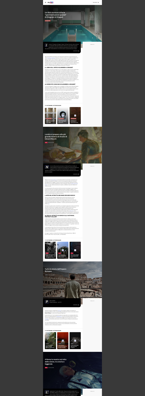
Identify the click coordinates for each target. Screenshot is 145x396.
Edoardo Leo (59, 316)
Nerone (59, 310)
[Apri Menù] (46, 2)
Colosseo (46, 318)
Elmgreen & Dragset (51, 57)
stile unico (72, 210)
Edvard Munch (54, 179)
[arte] (51, 2)
